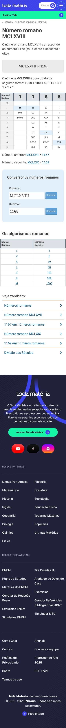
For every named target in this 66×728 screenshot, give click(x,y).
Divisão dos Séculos (18, 353)
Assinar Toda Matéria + (29, 432)
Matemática (10, 490)
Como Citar (9, 641)
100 (49, 272)
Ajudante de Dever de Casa (49, 581)
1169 (45, 162)
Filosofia (40, 482)
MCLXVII (32, 155)
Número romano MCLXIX (22, 334)
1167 (45, 155)
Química (7, 533)
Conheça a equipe (46, 649)
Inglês (6, 507)
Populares (41, 524)
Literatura (40, 490)
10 (49, 261)
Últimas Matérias (46, 533)
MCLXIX (33, 162)
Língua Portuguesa (14, 482)
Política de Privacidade (10, 660)
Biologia (7, 524)
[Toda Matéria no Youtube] (18, 448)
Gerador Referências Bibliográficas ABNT (48, 602)
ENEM (6, 570)
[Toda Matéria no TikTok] (33, 448)
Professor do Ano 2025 (46, 660)
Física (6, 541)
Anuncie (39, 641)
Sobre (6, 671)
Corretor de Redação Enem (16, 598)
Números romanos (18, 305)
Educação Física (45, 507)
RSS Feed (41, 671)
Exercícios (41, 592)
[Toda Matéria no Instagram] (48, 448)
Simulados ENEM (14, 617)
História (7, 499)
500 (49, 278)
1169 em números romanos (24, 343)
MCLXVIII (19, 195)
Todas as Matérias (46, 516)
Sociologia (41, 499)
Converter (51, 195)
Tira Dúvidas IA (44, 570)
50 (49, 267)
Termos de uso (12, 679)
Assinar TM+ (10, 15)
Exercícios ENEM (13, 609)
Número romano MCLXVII (23, 315)
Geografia (8, 516)
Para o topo (36, 714)
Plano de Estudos (14, 579)
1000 (49, 283)
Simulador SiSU (44, 614)
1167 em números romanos (24, 324)
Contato (7, 649)
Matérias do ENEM (14, 587)
